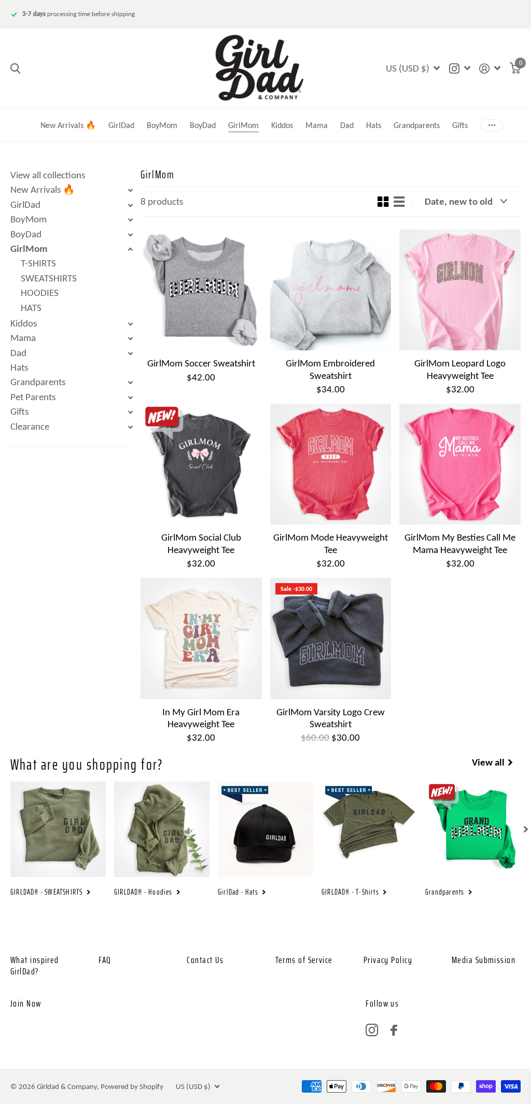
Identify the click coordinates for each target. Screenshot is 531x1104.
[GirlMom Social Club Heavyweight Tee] (201, 464)
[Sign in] (490, 68)
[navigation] (526, 829)
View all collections (47, 175)
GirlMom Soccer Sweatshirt (201, 363)
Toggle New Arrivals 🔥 (130, 190)
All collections (347, 112)
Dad (18, 353)
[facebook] (393, 1030)
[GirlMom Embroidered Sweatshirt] (331, 290)
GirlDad (121, 125)
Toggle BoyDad (130, 234)
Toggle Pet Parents (130, 397)
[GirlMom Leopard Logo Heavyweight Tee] (460, 290)
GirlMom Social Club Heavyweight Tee (201, 543)
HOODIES (40, 293)
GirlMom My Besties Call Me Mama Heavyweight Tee (459, 543)
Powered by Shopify (132, 1086)
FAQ (105, 960)
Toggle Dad (130, 353)
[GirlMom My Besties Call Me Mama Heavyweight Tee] (460, 464)
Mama (316, 125)
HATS (31, 308)
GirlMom (243, 125)
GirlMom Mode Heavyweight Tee (330, 543)
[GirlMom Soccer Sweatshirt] (201, 290)
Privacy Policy (388, 960)
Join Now (25, 1003)
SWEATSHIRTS (49, 278)
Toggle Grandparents (130, 382)
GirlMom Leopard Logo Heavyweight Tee (460, 369)
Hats (373, 125)
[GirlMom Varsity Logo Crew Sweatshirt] (331, 638)
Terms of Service (304, 960)
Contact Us (205, 960)
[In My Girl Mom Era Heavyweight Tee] (201, 638)
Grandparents (417, 125)
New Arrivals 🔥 (68, 125)
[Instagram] (372, 1030)
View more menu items (491, 125)
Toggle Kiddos (130, 324)
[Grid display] (383, 201)
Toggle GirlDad (130, 205)
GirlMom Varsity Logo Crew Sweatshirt (330, 718)
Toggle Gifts (130, 412)
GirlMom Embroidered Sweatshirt (330, 369)
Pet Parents (32, 397)
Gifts (19, 411)
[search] (15, 68)
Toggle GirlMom (130, 249)
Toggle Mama (130, 338)
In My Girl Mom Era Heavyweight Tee (201, 718)
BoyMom (162, 125)
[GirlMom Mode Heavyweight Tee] (331, 464)
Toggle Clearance (130, 427)
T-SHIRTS (38, 263)
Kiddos (282, 125)
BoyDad (203, 125)
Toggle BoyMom (130, 219)
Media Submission (483, 960)
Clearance (29, 426)
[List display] (399, 201)
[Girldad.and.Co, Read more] (459, 68)
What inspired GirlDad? (34, 966)
